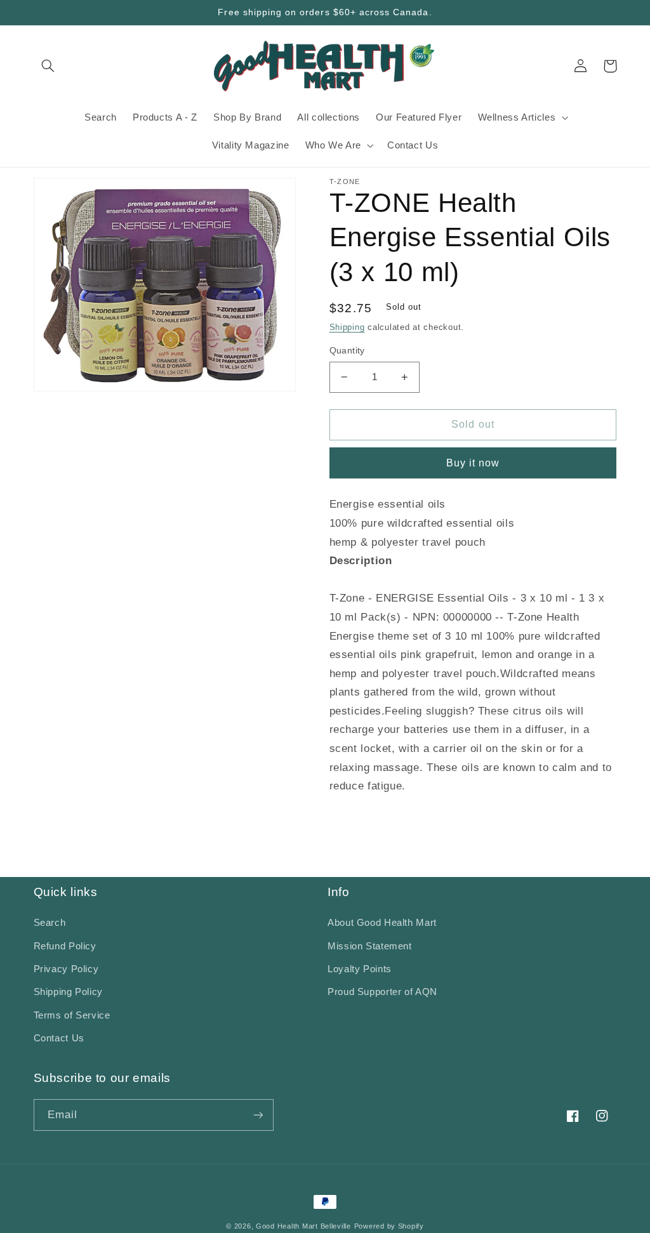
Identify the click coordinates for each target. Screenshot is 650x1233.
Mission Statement (370, 946)
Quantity (347, 350)
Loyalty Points (360, 969)
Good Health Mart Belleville (303, 1226)
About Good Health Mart (382, 923)
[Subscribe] (257, 1114)
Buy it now (473, 463)
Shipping (347, 327)
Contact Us (59, 1038)
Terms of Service (72, 1015)
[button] (48, 66)
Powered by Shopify (389, 1226)
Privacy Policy (66, 969)
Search (50, 923)
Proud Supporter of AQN (382, 992)
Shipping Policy (68, 992)
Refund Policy (65, 946)
